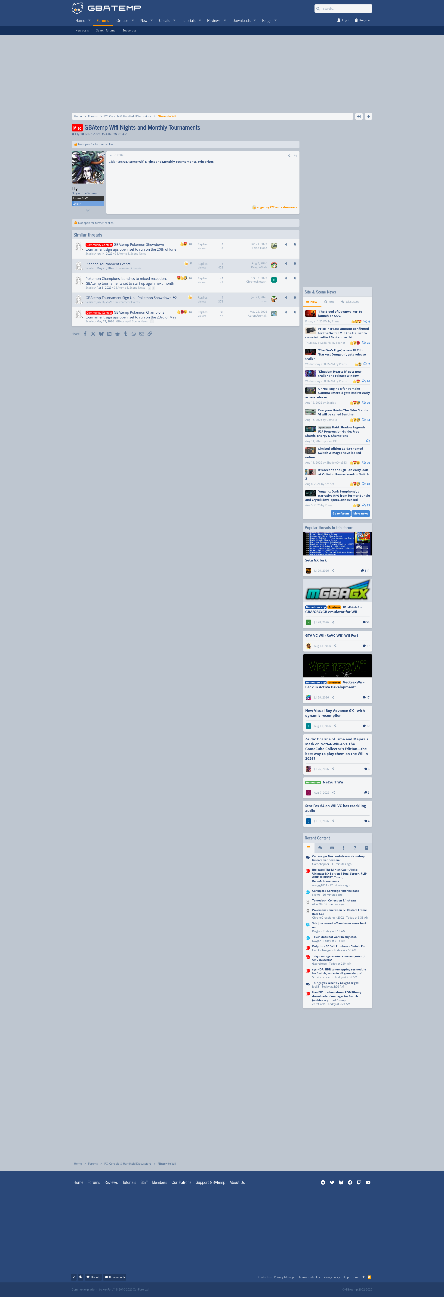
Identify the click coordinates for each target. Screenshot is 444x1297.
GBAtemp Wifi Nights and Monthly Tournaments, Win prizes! (168, 161)
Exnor (263, 301)
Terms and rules (309, 1277)
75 (368, 343)
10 (368, 726)
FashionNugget (322, 950)
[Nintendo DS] (307, 902)
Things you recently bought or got (335, 983)
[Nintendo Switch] (307, 877)
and (277, 207)
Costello (332, 420)
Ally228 (317, 904)
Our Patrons (181, 1182)
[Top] (363, 1277)
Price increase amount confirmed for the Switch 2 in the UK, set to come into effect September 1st (337, 333)
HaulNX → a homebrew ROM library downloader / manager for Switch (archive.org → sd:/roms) (336, 996)
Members (159, 1182)
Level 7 (76, 203)
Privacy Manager (285, 1277)
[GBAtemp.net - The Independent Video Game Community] (106, 8)
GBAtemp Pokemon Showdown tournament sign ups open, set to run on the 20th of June (131, 247)
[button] (89, 20)
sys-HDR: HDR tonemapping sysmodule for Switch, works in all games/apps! (339, 971)
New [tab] (313, 301)
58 (368, 622)
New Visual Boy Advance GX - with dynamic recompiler (335, 713)
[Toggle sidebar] (359, 116)
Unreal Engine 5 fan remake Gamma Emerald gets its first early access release (337, 393)
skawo (316, 895)
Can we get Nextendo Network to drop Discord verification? (338, 858)
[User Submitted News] (332, 848)
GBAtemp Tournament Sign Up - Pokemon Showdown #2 (131, 297)
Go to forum (341, 513)
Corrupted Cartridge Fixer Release (335, 891)
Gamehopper (320, 864)
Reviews (111, 1182)
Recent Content (317, 838)
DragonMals (259, 267)
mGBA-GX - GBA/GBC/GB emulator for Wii (333, 609)
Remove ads (117, 1277)
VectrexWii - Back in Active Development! (334, 684)
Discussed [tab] (353, 301)
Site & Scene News (320, 292)
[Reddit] (236, 1290)
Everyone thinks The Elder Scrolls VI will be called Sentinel (343, 412)
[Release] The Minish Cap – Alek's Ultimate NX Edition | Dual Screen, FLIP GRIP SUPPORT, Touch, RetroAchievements (339, 875)
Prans (335, 321)
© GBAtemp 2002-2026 (357, 1289)
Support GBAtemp (210, 1182)
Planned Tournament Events (108, 264)
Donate (95, 1277)
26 (368, 381)
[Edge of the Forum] (343, 848)
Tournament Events (128, 268)
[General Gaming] (307, 860)
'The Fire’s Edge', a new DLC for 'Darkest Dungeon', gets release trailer (335, 354)
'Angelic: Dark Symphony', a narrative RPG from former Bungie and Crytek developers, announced (337, 495)
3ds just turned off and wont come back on (339, 925)
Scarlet (340, 343)
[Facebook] (226, 1290)
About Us (237, 1182)
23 (368, 505)
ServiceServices (322, 977)
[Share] (289, 156)
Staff (144, 1182)
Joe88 (315, 986)
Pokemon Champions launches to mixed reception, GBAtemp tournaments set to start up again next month (130, 281)
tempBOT (333, 441)
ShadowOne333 (337, 463)
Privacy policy (331, 1277)
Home (78, 1182)
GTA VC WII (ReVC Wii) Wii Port (331, 635)
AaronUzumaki (257, 316)
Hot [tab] (331, 301)
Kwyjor (316, 931)
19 (368, 646)
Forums (94, 1182)
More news (360, 513)
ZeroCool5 (319, 1004)
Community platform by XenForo (110, 1289)
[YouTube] (267, 1290)
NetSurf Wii (333, 782)
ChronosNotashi (256, 282)
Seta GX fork (316, 560)
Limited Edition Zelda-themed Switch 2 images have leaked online (334, 452)
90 (368, 463)
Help (346, 1277)
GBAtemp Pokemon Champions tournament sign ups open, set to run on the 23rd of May (131, 314)
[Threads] (320, 848)
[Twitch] (246, 1290)
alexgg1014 (319, 885)
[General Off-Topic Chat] (307, 985)
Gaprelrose (319, 964)
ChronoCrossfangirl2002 (328, 918)
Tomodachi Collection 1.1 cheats (334, 900)
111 (367, 571)
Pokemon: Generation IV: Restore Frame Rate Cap (339, 912)
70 (368, 403)
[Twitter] (256, 1290)
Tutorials (129, 1182)
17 (368, 697)
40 (368, 484)
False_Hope (259, 248)
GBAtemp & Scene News (130, 254)
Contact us (264, 1277)
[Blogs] (366, 848)
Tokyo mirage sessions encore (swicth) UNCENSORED (338, 958)
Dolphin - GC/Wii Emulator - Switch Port (339, 946)
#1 (295, 156)
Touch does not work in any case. (334, 937)
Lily (77, 134)
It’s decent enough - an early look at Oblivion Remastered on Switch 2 (337, 474)
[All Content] (308, 848)
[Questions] (355, 848)
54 (368, 420)
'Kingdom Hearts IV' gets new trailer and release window (339, 373)
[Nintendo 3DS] (307, 893)
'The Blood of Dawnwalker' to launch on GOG (340, 313)
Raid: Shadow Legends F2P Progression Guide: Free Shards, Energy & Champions (335, 431)
